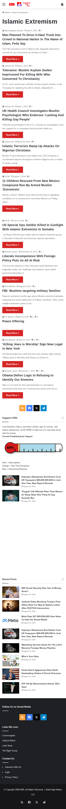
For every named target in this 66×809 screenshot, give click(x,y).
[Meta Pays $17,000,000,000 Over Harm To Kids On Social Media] (10, 620)
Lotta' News (7, 745)
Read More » (12, 59)
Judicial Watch (8, 740)
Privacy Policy (11, 777)
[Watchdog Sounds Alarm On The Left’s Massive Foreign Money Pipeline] (10, 648)
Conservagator (8, 735)
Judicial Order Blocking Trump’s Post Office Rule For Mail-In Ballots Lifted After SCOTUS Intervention (40, 604)
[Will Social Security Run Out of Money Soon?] (10, 592)
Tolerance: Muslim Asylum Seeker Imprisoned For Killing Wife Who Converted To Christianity (27, 74)
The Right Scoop (9, 751)
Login (7, 772)
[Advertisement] (33, 540)
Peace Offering (13, 321)
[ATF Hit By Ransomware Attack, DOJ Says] (10, 688)
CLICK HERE (26, 430)
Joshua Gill (9, 66)
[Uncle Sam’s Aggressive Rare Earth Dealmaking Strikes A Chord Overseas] (10, 674)
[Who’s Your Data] (10, 660)
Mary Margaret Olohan (14, 31)
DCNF (7, 176)
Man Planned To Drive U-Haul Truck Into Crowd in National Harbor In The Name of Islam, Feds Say (32, 39)
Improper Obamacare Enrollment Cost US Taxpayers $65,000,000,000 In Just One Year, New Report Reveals (41, 480)
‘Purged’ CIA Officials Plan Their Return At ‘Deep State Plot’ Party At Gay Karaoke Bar (41, 494)
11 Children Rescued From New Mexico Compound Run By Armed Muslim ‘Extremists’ (31, 185)
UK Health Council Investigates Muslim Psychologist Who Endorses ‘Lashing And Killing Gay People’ (33, 115)
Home (7, 12)
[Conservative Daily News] (20, 4)
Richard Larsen (11, 252)
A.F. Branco (9, 317)
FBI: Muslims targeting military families (31, 290)
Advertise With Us (13, 767)
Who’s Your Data (30, 656)
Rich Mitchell (10, 286)
